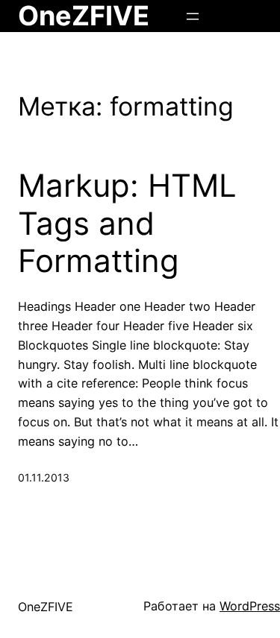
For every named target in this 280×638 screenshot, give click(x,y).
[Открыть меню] (193, 16)
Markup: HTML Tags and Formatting (127, 223)
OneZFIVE (45, 606)
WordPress (250, 605)
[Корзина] (249, 16)
